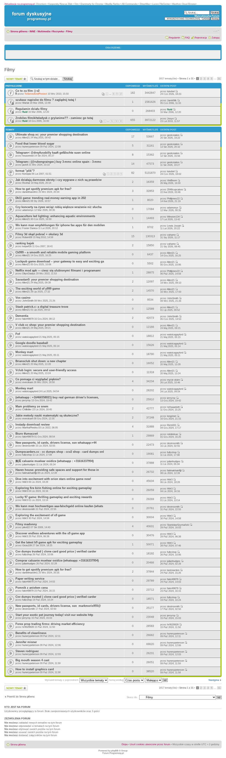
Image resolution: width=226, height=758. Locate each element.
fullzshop (27, 454)
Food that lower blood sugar (34, 143)
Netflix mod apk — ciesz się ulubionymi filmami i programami (58, 270)
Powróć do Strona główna (20, 696)
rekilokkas (172, 434)
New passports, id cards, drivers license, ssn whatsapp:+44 (55, 442)
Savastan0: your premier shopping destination (47, 279)
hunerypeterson (30, 146)
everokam (27, 382)
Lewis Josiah (174, 225)
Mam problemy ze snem (31, 406)
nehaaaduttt (173, 407)
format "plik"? (25, 170)
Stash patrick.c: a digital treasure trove (41, 306)
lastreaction (173, 570)
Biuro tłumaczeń (26, 433)
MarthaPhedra (30, 427)
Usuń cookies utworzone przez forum (150, 744)
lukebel (171, 91)
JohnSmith (28, 300)
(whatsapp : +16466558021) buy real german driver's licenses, (57, 397)
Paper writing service (29, 578)
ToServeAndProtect (35, 93)
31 (219, 78)
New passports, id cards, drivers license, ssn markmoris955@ (58, 605)
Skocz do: (132, 697)
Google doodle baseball (31, 343)
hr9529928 (28, 627)
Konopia (26, 173)
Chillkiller (27, 409)
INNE (32, 31)
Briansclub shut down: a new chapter (40, 361)
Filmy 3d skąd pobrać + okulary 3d (39, 234)
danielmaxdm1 (30, 192)
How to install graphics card (34, 669)
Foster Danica (30, 228)
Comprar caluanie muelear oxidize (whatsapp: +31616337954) (57, 560)
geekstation (173, 135)
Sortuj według (116, 680)
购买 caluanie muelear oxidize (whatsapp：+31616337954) (54, 461)
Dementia (21, 315)
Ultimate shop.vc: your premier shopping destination (51, 134)
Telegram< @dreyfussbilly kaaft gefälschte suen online (52, 152)
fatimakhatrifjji (29, 473)
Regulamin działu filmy (31, 109)
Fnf (17, 334)
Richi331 (171, 425)
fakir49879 (28, 318)
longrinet (171, 416)
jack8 (25, 164)
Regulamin (174, 37)
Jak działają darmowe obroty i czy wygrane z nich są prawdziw (58, 179)
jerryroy (26, 400)
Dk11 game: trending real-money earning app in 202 (50, 198)
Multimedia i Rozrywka (51, 31)
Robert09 (27, 237)
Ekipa (125, 744)
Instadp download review (32, 424)
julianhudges (29, 464)
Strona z (186, 78)
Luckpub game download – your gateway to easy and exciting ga (59, 261)
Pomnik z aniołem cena (31, 587)
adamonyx (28, 210)
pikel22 (26, 527)
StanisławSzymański (178, 524)
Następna (214, 680)
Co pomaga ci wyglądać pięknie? (38, 379)
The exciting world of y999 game (37, 288)
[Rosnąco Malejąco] (156, 680)
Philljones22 (173, 198)
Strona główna (18, 31)
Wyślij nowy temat (14, 77)
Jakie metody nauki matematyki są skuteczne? (47, 415)
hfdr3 (25, 482)
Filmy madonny (26, 524)
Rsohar (26, 182)
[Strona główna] (31, 11)
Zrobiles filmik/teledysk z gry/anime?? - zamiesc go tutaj (54, 118)
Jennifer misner (26, 642)
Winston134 (173, 216)
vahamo (171, 234)
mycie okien (173, 379)
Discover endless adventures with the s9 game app (50, 533)
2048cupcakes (175, 189)
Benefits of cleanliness (30, 633)
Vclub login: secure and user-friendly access (45, 370)
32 (116, 121)
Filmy (69, 31)
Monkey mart (24, 352)
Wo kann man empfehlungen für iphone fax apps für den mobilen (60, 225)
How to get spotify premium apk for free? (43, 189)
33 (121, 121)
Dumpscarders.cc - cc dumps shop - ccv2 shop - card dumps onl (59, 451)
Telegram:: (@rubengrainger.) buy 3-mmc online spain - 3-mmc (58, 161)
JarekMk (172, 100)
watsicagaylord (30, 337)
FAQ (187, 37)
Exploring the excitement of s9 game (40, 515)
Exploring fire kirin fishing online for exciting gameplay (53, 488)
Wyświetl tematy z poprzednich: (62, 680)
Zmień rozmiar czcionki (216, 30)
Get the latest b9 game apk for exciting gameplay (48, 542)
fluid (25, 112)
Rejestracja (201, 37)
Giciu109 (27, 545)
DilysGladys (28, 273)
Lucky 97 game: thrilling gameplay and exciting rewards (53, 497)
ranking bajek (24, 243)
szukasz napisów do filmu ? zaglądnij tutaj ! (45, 99)
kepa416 (27, 246)
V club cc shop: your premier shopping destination (50, 324)
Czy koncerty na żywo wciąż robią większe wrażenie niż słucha (58, 207)
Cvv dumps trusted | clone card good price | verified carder (55, 551)
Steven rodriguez (27, 651)
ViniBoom (172, 180)
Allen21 (26, 137)
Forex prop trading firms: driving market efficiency (50, 624)
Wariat (25, 102)
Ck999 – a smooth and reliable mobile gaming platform (53, 252)
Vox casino (22, 297)
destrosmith (28, 445)
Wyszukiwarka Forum (206, 16)
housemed (28, 155)
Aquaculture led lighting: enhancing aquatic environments (55, 216)
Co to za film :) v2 (27, 90)
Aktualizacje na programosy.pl (19, 4)
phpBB (114, 750)
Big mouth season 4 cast (32, 660)
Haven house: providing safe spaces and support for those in (57, 470)
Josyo (170, 118)
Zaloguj (215, 37)
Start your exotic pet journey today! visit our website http (54, 615)
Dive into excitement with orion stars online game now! (53, 479)
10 (121, 94)
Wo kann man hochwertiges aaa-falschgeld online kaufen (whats (59, 506)
